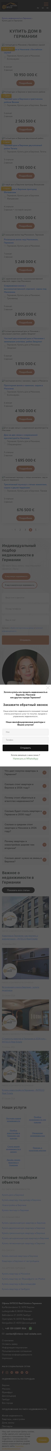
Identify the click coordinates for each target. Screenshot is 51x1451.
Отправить (25, 747)
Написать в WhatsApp (25, 758)
